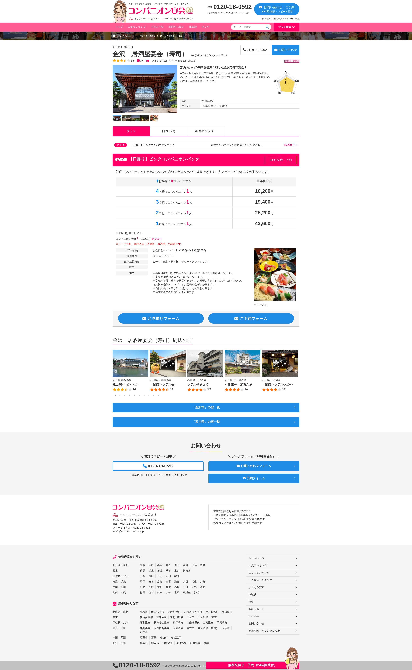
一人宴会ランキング (260, 580)
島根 (176, 587)
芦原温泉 (222, 622)
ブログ (205, 26)
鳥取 (151, 587)
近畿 (123, 581)
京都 (202, 581)
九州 (115, 592)
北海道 (116, 565)
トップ (119, 26)
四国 (123, 587)
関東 (115, 570)
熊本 (159, 592)
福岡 (142, 592)
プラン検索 (284, 27)
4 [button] (129, 395)
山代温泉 (208, 622)
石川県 (139, 35)
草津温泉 (161, 617)
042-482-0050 (128, 523)
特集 (251, 601)
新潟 (159, 576)
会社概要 (266, 18)
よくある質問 (256, 587)
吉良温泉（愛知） (208, 628)
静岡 (142, 581)
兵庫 (194, 581)
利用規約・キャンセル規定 (286, 18)
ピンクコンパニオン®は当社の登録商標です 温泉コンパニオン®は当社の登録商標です (239, 521)
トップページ (124, 35)
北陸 (125, 576)
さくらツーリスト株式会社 (137, 514)
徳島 (194, 587)
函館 (159, 565)
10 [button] (158, 395)
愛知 (159, 581)
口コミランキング (259, 572)
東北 (125, 565)
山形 (194, 565)
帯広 (151, 565)
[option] (145, 89)
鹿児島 (187, 592)
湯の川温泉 (174, 611)
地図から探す (176, 26)
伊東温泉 (178, 628)
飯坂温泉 (227, 611)
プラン (131, 131)
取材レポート (256, 609)
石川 (168, 576)
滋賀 (176, 581)
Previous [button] (115, 371)
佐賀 (151, 592)
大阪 (185, 581)
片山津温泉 (193, 622)
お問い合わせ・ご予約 (278, 9)
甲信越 (116, 576)
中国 (115, 587)
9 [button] (153, 395)
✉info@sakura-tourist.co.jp (128, 531)
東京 (176, 570)
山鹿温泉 (167, 643)
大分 (168, 592)
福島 (202, 565)
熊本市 (155, 643)
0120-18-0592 (232, 6)
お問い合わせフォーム (255, 466)
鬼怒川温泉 (176, 617)
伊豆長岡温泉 (161, 628)
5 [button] (134, 395)
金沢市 (150, 35)
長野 (151, 576)
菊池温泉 (181, 643)
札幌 (142, 565)
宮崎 (176, 592)
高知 (202, 587)
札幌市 (144, 611)
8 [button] (148, 395)
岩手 (176, 565)
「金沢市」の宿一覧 (206, 407)
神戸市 (144, 632)
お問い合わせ (287, 50)
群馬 (142, 570)
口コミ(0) (168, 131)
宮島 (153, 637)
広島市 (144, 637)
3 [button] (124, 395)
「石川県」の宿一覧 (206, 421)
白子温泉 (203, 617)
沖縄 (123, 592)
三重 (168, 581)
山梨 (142, 576)
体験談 (193, 26)
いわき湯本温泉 (193, 611)
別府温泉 (195, 643)
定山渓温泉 (157, 611)
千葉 (168, 570)
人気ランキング (137, 26)
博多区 (144, 643)
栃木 (151, 570)
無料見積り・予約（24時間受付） (252, 665)
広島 (142, 587)
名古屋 (190, 628)
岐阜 (151, 581)
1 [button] (115, 395)
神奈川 (187, 570)
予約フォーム (256, 478)
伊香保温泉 (146, 617)
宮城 (185, 565)
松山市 (164, 637)
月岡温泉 (178, 622)
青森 (168, 565)
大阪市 (226, 628)
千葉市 (190, 617)
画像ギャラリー (206, 131)
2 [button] (120, 395)
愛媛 (168, 587)
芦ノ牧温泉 (212, 611)
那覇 (206, 643)
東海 (115, 581)
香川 (159, 587)
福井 (176, 576)
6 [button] (139, 395)
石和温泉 (145, 622)
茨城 (159, 570)
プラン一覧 (157, 26)
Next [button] (296, 371)
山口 (185, 587)
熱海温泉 (145, 628)
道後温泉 (176, 637)
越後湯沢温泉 (161, 622)
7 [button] (144, 395)
